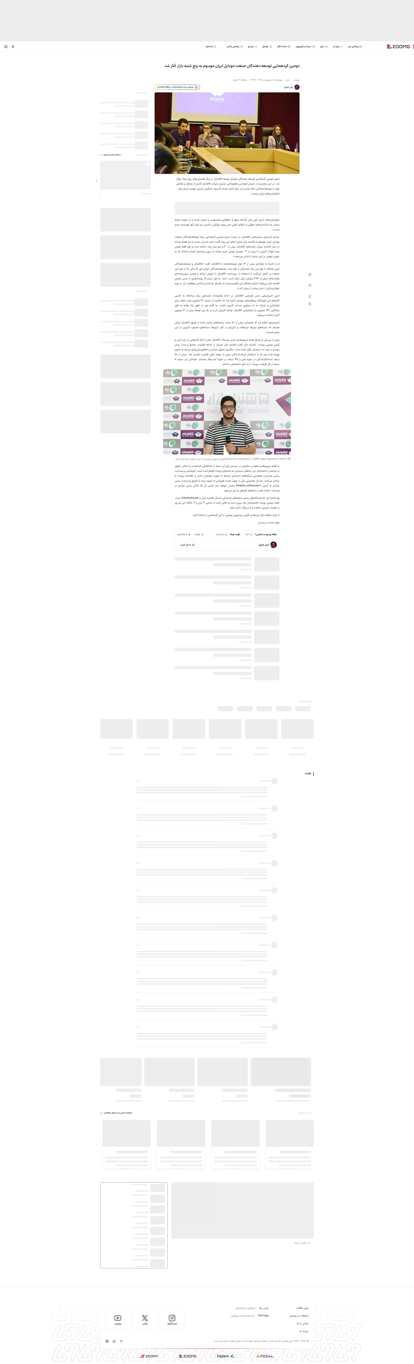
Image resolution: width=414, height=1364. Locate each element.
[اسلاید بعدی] (96, 181)
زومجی (261, 523)
